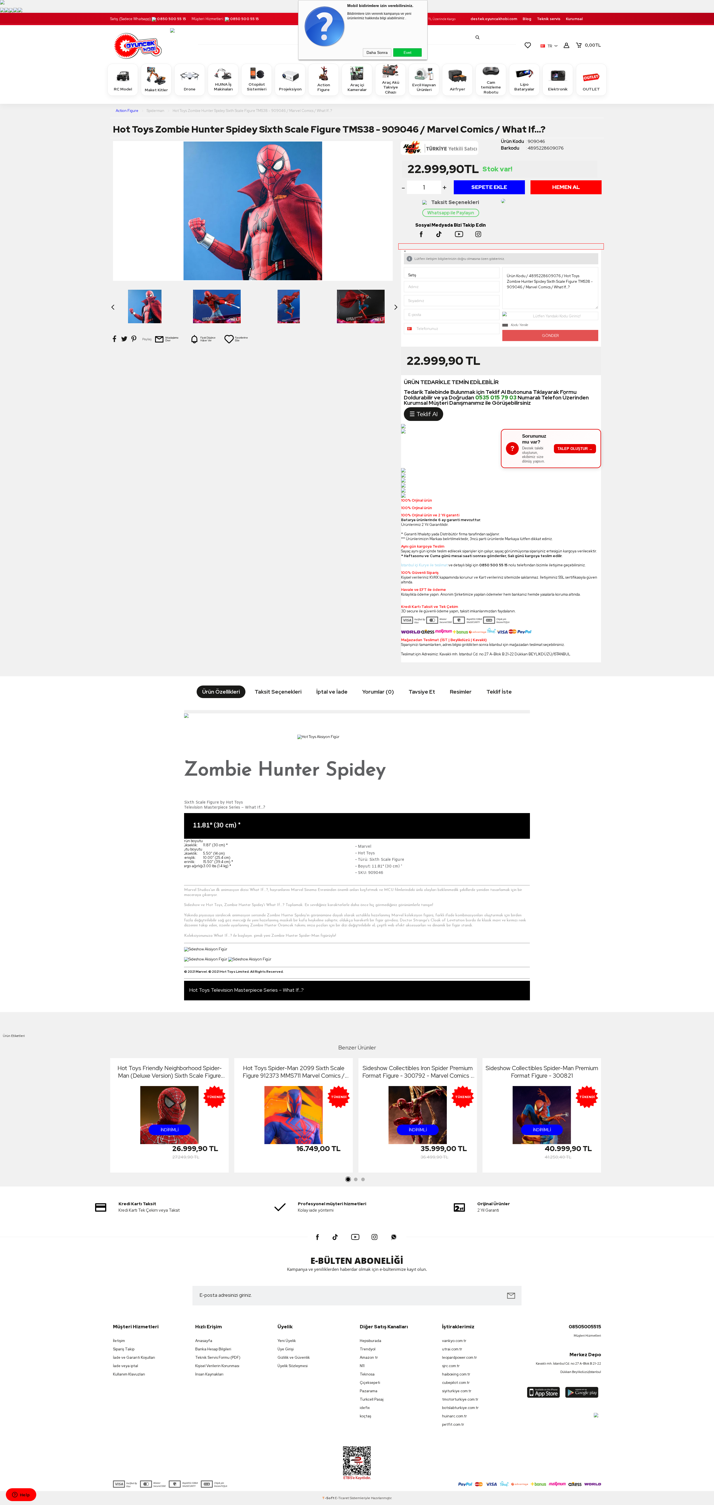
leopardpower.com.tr (459, 1357)
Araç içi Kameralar (357, 87)
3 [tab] (363, 1179)
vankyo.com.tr (454, 1340)
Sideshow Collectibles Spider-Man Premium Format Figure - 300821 (542, 1071)
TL (593, 45)
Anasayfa (203, 1340)
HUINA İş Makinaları (223, 87)
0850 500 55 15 (171, 18)
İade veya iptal (125, 1365)
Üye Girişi (286, 1349)
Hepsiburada (370, 1340)
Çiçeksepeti (370, 1382)
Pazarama (368, 1391)
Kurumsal (574, 18)
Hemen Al (566, 187)
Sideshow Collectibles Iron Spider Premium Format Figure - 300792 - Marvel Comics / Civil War (417, 1071)
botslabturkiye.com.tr (460, 1407)
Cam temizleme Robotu (491, 87)
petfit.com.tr (453, 1424)
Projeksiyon (290, 89)
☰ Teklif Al (423, 414)
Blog (527, 18)
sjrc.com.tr (451, 1365)
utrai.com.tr (452, 1349)
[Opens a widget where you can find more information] (21, 1495)
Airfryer (457, 89)
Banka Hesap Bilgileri (213, 1349)
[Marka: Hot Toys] (451, 149)
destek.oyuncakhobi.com (494, 18)
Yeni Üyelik (287, 1340)
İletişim (119, 1340)
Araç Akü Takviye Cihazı (390, 87)
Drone (190, 89)
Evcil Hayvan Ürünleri (424, 87)
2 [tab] (355, 1179)
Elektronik (558, 89)
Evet (407, 52)
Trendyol (367, 1349)
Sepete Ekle (489, 187)
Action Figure (323, 87)
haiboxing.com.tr (456, 1374)
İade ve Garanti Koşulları (134, 1357)
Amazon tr (369, 1357)
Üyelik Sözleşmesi (293, 1365)
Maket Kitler (156, 89)
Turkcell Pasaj (371, 1399)
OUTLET (591, 89)
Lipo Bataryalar (524, 87)
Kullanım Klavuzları (129, 1374)
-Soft (328, 1498)
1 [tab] (348, 1179)
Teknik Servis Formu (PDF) (217, 1357)
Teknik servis (548, 18)
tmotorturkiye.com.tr (460, 1399)
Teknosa (367, 1374)
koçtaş (365, 1416)
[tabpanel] (169, 1117)
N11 (362, 1365)
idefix (365, 1407)
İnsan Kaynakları (209, 1374)
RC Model (123, 89)
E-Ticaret (342, 1498)
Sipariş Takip (123, 1349)
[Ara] (477, 37)
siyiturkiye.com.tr (456, 1391)
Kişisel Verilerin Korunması (217, 1365)
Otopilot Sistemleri (256, 87)
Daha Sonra (377, 52)
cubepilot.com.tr (456, 1382)
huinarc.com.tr (454, 1416)
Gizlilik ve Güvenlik (294, 1357)
